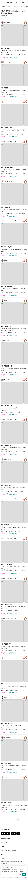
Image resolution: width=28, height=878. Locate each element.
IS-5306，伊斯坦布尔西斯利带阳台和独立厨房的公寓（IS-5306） (14, 686)
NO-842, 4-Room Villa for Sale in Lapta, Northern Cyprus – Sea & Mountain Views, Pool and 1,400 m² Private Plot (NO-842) (14, 249)
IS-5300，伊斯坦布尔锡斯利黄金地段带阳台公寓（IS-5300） (14, 646)
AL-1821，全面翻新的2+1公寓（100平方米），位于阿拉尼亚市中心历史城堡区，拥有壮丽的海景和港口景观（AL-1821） (14, 527)
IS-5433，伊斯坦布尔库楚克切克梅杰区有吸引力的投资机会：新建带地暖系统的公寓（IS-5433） (14, 130)
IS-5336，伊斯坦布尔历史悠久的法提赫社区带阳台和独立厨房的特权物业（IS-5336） (14, 209)
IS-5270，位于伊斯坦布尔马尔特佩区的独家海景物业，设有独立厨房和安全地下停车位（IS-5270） (14, 368)
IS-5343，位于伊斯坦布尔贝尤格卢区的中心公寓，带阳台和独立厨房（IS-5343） (14, 90)
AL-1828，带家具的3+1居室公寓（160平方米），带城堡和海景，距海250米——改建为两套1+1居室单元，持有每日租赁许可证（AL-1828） (14, 408)
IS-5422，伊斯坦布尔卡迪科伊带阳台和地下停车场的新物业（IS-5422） (14, 328)
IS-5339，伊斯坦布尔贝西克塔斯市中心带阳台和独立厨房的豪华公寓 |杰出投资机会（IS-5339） (14, 288)
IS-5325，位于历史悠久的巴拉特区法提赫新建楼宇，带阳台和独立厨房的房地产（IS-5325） (14, 447)
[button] (17, 819)
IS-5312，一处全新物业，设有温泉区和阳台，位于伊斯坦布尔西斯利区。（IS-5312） (14, 725)
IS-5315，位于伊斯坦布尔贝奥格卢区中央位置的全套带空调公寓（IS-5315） (14, 567)
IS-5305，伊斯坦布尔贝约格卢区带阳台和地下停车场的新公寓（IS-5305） (14, 805)
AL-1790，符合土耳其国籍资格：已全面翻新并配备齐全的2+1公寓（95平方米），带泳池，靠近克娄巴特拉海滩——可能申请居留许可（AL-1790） (14, 606)
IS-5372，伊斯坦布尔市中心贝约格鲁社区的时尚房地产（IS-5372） (14, 169)
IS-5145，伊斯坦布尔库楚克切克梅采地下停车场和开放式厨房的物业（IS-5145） (14, 765)
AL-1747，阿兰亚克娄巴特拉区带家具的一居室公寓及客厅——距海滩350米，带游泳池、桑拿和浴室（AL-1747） (14, 487)
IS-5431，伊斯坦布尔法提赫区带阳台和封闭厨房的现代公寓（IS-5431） (14, 50)
